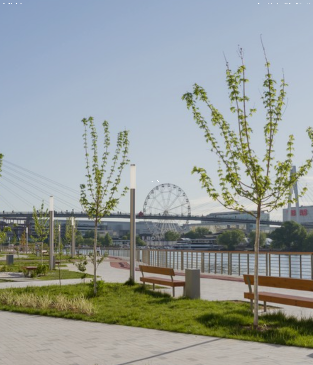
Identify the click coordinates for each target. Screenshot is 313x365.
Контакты (299, 3)
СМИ (278, 3)
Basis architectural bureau (14, 3)
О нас (259, 3)
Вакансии (287, 3)
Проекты (269, 3)
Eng (308, 3)
